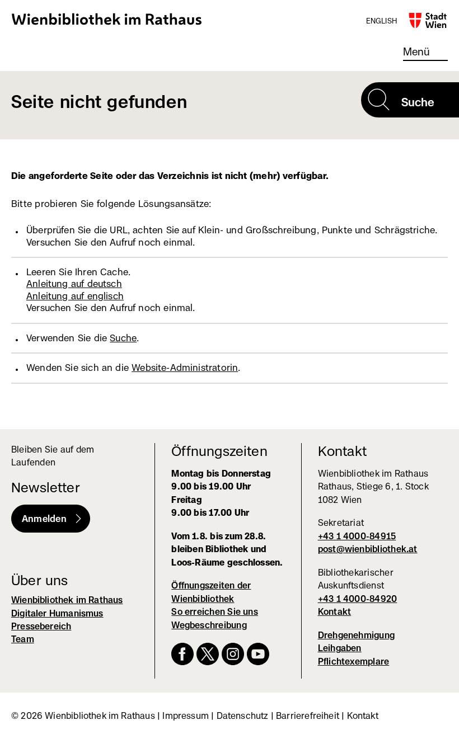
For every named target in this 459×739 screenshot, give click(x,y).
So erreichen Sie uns (214, 612)
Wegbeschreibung (208, 625)
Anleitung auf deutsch (74, 283)
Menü (416, 51)
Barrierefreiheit (307, 716)
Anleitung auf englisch (75, 296)
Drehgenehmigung (356, 635)
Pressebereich (41, 626)
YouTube (258, 654)
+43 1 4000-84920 (357, 599)
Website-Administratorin (185, 367)
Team (22, 639)
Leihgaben (340, 648)
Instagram (233, 654)
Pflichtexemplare (354, 661)
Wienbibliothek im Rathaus (107, 19)
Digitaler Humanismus (57, 613)
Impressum (185, 716)
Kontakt (335, 612)
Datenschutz (243, 716)
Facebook (182, 654)
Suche (123, 338)
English (381, 21)
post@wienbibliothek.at (368, 549)
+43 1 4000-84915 (357, 536)
